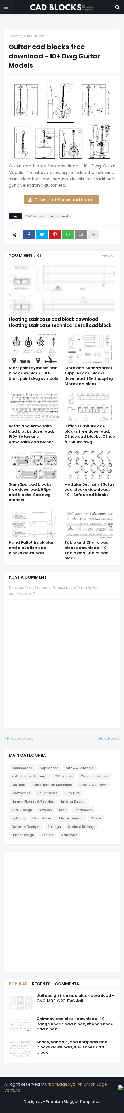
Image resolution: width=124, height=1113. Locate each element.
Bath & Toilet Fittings (29, 776)
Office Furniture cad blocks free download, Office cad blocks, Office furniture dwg (89, 434)
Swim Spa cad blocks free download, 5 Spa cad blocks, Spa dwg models (30, 492)
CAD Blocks (34, 36)
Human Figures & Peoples (33, 801)
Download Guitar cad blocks (65, 200)
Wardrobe (69, 835)
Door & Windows (93, 784)
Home (14, 36)
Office (96, 818)
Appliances (49, 768)
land (63, 810)
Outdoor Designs (26, 826)
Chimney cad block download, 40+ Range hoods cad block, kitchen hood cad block (75, 1024)
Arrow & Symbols (80, 768)
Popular (18, 984)
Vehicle (47, 835)
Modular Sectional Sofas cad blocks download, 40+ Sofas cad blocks (89, 489)
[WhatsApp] (68, 234)
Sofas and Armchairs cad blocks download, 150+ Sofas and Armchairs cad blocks (31, 434)
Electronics (21, 793)
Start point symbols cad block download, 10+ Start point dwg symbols (33, 373)
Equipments (60, 216)
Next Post (107, 738)
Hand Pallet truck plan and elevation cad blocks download (32, 548)
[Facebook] (29, 234)
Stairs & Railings (81, 826)
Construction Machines (52, 784)
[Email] (81, 234)
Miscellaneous (71, 818)
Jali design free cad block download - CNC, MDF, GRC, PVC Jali (75, 998)
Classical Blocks (94, 776)
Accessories (22, 768)
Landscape (83, 810)
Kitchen (45, 810)
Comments (67, 984)
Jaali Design (22, 810)
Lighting (18, 818)
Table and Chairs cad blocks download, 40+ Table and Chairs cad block (86, 550)
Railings (54, 826)
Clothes (18, 784)
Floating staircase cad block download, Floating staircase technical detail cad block (60, 322)
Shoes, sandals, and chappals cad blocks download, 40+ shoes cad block (72, 1047)
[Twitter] (42, 234)
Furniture (72, 793)
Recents (41, 984)
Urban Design (23, 835)
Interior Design (73, 801)
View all (108, 255)
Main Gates (42, 818)
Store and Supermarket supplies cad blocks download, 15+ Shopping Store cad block (88, 376)
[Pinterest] (55, 234)
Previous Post (20, 738)
